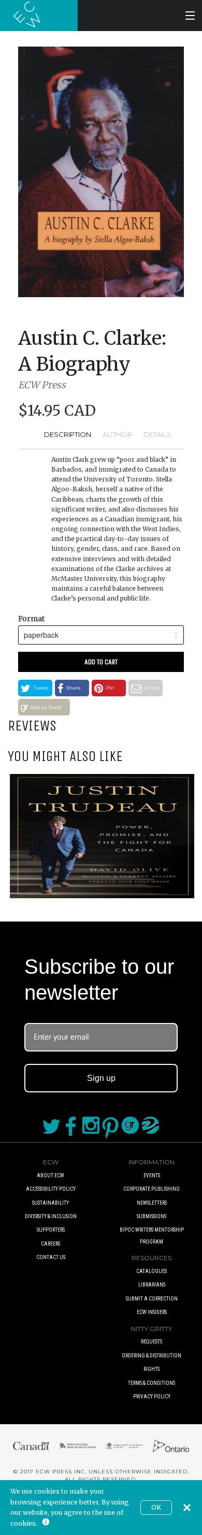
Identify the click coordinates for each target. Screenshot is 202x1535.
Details (157, 434)
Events (151, 1175)
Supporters (51, 1230)
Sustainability (50, 1203)
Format (31, 618)
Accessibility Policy (51, 1189)
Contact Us (50, 1257)
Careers (50, 1244)
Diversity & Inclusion (51, 1216)
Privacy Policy (151, 1396)
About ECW (50, 1175)
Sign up (101, 1078)
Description (67, 434)
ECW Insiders (152, 1312)
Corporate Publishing (151, 1189)
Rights (151, 1369)
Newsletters (152, 1203)
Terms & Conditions (151, 1383)
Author (117, 434)
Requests (151, 1341)
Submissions (151, 1216)
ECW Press (42, 385)
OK (156, 1507)
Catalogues (151, 1271)
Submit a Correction (152, 1299)
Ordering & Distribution (151, 1355)
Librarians (151, 1285)
